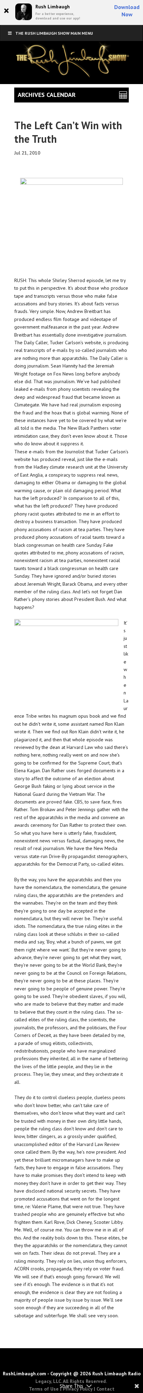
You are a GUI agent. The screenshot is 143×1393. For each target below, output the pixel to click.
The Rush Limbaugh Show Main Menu (54, 33)
